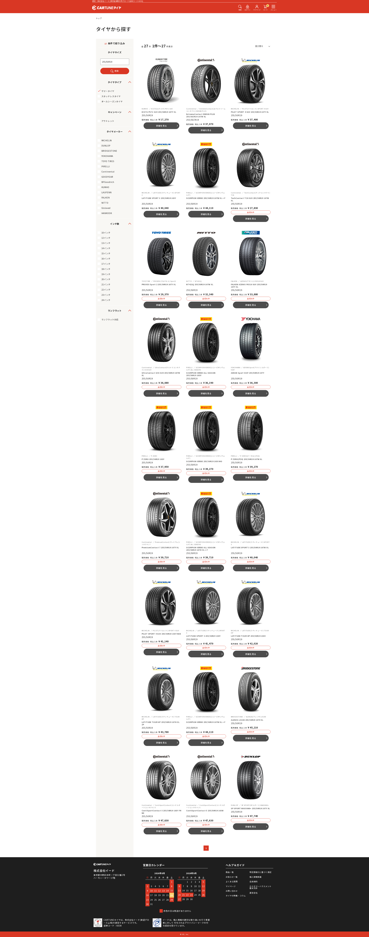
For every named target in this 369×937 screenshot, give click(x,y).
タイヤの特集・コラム (236, 895)
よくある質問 (232, 881)
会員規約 (253, 881)
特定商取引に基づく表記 (260, 872)
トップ (99, 18)
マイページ (231, 886)
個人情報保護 (255, 877)
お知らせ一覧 (232, 877)
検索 (116, 70)
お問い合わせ (232, 891)
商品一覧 (230, 872)
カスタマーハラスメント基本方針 (260, 887)
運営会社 (253, 892)
